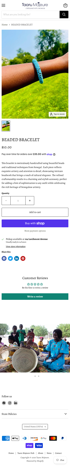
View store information (16, 246)
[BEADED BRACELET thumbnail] (6, 126)
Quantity (5, 193)
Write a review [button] (35, 296)
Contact (58, 453)
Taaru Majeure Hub (25, 453)
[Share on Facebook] (4, 258)
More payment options (35, 231)
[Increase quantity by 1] (30, 200)
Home (5, 24)
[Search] (64, 14)
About (40, 453)
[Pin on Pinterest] (23, 258)
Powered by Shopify (35, 461)
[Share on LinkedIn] (16, 258)
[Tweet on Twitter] (10, 258)
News (49, 453)
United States (33, 426)
